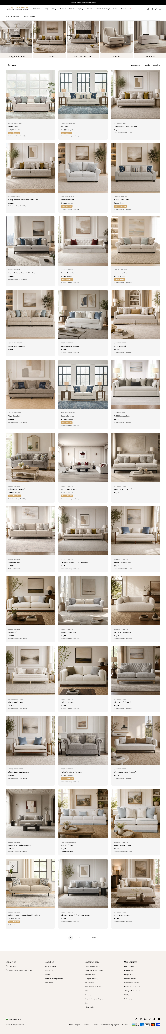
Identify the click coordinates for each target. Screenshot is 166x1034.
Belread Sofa (13, 126)
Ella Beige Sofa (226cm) (122, 702)
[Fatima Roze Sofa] (83, 241)
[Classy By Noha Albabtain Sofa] (135, 94)
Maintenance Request (131, 983)
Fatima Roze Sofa (67, 273)
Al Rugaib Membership (132, 991)
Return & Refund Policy (92, 966)
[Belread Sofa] (30, 94)
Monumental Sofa (120, 273)
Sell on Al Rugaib (130, 978)
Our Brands (49, 983)
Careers (47, 974)
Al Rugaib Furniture (17, 1025)
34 (88, 937)
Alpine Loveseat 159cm (122, 845)
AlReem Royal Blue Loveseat (18, 772)
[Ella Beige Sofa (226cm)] (135, 670)
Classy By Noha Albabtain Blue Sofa (21, 273)
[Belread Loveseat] (83, 168)
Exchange (88, 995)
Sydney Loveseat (67, 702)
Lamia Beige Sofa (120, 346)
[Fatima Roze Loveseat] (83, 457)
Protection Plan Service (132, 987)
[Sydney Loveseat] (83, 670)
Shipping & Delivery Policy (94, 970)
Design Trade (128, 974)
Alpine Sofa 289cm (68, 845)
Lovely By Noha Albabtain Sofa (19, 845)
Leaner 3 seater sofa (68, 632)
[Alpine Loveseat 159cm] (135, 813)
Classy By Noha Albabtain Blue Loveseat (76, 915)
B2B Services (128, 970)
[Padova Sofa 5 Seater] (135, 168)
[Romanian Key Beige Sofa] (135, 457)
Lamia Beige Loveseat (122, 915)
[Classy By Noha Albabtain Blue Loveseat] (83, 883)
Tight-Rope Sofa (14, 416)
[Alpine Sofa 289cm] (83, 813)
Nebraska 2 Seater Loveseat (71, 772)
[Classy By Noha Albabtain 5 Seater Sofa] (83, 530)
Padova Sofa (65, 126)
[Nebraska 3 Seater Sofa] (30, 457)
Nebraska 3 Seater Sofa (17, 489)
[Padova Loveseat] (83, 384)
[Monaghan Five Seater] (30, 314)
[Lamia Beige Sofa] (135, 314)
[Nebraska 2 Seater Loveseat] (83, 740)
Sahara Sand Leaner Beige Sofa (125, 772)
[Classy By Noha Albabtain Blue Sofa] (30, 241)
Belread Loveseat (67, 200)
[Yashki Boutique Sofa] (135, 384)
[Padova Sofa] (83, 94)
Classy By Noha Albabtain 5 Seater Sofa (75, 562)
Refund (87, 991)
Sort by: (147, 65)
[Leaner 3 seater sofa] (83, 600)
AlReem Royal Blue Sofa (122, 562)
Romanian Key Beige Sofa (123, 489)
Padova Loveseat (67, 416)
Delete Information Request (94, 999)
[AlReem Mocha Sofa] (30, 670)
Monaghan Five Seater (16, 346)
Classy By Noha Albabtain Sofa (125, 126)
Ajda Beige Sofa (14, 562)
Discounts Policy (90, 974)
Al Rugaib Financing (91, 978)
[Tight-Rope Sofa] (30, 384)
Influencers (128, 999)
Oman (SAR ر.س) (15, 1019)
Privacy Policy (89, 1007)
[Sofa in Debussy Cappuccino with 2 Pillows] (30, 883)
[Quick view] (51, 75)
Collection (16, 16)
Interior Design (129, 966)
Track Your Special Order (93, 987)
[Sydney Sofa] (30, 600)
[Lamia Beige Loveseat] (135, 883)
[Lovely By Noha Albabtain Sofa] (30, 813)
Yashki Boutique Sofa (122, 416)
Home (7, 16)
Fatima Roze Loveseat (69, 489)
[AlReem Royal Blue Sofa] (135, 530)
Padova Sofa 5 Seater (121, 200)
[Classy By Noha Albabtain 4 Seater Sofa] (30, 168)
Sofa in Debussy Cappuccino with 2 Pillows (24, 915)
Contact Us (49, 970)
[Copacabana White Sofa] (83, 314)
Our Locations (89, 983)
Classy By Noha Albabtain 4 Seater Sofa (23, 200)
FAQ (86, 1003)
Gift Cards (127, 995)
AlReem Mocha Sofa (15, 702)
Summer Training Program (54, 978)
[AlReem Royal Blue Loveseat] (30, 740)
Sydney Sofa (13, 632)
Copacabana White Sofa (70, 346)
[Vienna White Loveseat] (135, 600)
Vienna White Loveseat (122, 632)
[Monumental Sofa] (135, 241)
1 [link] (70, 937)
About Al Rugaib (50, 966)
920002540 (12, 966)
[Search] (148, 8)
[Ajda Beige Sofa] (30, 530)
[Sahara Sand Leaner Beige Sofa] (135, 740)
